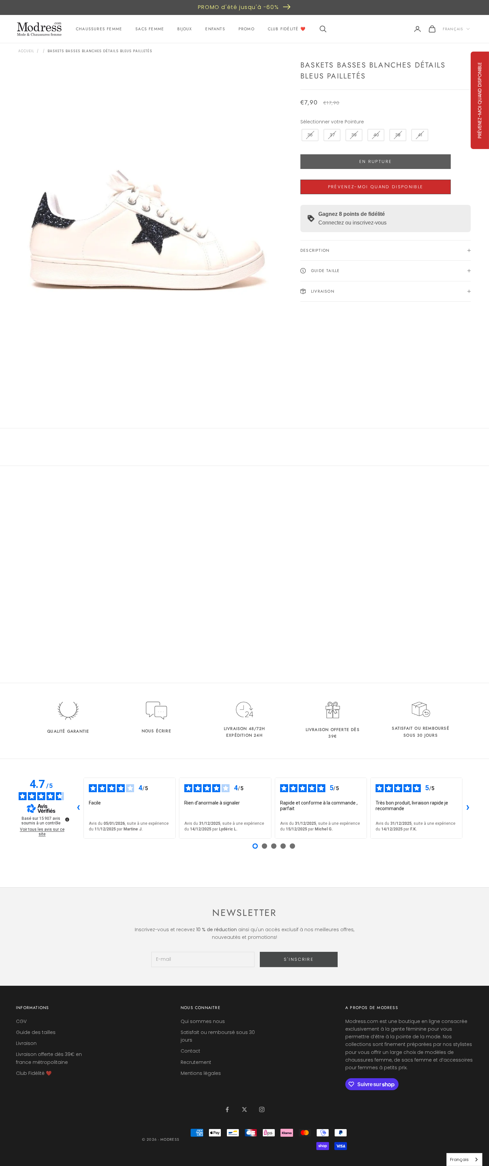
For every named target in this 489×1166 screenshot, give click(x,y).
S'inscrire (299, 959)
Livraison (26, 1043)
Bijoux (184, 29)
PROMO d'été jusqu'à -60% (238, 7)
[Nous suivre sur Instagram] (261, 1109)
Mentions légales (201, 1073)
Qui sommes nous (203, 1021)
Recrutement (196, 1062)
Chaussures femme (99, 29)
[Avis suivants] (467, 808)
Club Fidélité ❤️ (287, 29)
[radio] (309, 135)
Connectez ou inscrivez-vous (352, 222)
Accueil (26, 51)
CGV (21, 1021)
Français (453, 29)
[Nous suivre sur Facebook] (227, 1109)
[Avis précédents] (78, 808)
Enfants (215, 29)
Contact (190, 1051)
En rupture (375, 161)
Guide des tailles (36, 1032)
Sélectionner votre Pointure (332, 121)
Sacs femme (149, 29)
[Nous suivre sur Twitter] (244, 1109)
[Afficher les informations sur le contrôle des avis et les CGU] (67, 819)
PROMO (246, 29)
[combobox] (464, 1159)
